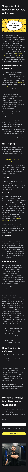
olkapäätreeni (5, 220)
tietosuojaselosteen (10, 430)
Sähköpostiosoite (7, 420)
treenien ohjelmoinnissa (8, 87)
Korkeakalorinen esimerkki (12, 159)
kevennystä (22, 136)
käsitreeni (17, 218)
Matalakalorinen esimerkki (12, 162)
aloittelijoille (21, 82)
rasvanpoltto (16, 55)
